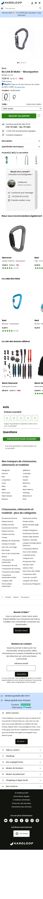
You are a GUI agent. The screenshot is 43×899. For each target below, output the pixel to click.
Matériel (16, 597)
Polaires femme (8, 525)
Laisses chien (28, 568)
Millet (4, 489)
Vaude (25, 480)
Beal (4, 68)
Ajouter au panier (19, 116)
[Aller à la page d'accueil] (3, 597)
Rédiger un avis (7, 75)
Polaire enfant (28, 521)
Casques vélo (7, 581)
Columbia (26, 473)
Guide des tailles (33, 104)
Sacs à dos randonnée (11, 553)
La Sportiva (6, 480)
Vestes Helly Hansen (31, 537)
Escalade (8, 597)
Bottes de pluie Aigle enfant (31, 526)
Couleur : (11, 90)
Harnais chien (28, 565)
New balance (28, 489)
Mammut (26, 483)
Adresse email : (21, 663)
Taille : (4, 104)
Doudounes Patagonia (31, 584)
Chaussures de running (11, 569)
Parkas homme (8, 531)
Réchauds (6, 550)
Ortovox (5, 473)
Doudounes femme (9, 518)
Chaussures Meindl (30, 549)
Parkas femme (7, 521)
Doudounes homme (10, 528)
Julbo (25, 486)
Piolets (4, 557)
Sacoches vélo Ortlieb (31, 571)
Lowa (4, 483)
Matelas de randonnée (11, 541)
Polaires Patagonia (30, 530)
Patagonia (6, 470)
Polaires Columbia (30, 540)
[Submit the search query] (40, 8)
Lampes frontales (8, 544)
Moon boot (6, 493)
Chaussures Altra (29, 574)
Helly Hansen (7, 496)
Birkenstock (27, 496)
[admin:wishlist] (38, 115)
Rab (3, 477)
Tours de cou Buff (30, 577)
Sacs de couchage (9, 547)
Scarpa (25, 477)
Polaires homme (8, 534)
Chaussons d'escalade (11, 572)
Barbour (5, 499)
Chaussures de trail (9, 565)
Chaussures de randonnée (8, 561)
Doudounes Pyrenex (31, 533)
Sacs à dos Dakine (30, 552)
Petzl (24, 499)
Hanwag (26, 493)
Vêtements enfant (30, 518)
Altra (3, 486)
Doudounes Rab (29, 561)
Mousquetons (25, 597)
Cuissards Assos (29, 555)
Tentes (4, 537)
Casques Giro (28, 558)
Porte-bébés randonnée (7, 585)
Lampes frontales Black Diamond (32, 544)
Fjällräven (26, 470)
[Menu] (2, 8)
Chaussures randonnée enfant (9, 576)
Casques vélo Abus (30, 581)
